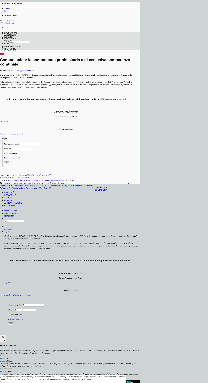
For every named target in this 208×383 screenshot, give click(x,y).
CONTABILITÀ (10, 33)
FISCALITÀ (9, 36)
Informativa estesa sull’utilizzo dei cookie (35, 188)
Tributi (2, 54)
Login (130, 183)
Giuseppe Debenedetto (25, 70)
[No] (132, 382)
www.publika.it (68, 185)
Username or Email (11, 144)
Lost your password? (12, 157)
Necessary (7, 358)
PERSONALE (10, 38)
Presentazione (10, 211)
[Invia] (5, 224)
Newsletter (9, 216)
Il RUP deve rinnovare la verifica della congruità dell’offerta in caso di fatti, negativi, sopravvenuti (38, 180)
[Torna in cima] (95, 183)
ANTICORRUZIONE (13, 46)
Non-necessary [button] (6, 368)
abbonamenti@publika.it (85, 185)
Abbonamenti (10, 213)
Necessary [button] (4, 355)
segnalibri (48, 175)
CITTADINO (9, 49)
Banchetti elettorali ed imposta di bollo (15, 177)
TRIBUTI (8, 41)
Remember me (12, 153)
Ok (129, 382)
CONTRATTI (9, 44)
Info (7, 381)
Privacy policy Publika (9, 188)
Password (7, 148)
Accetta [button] (3, 381)
